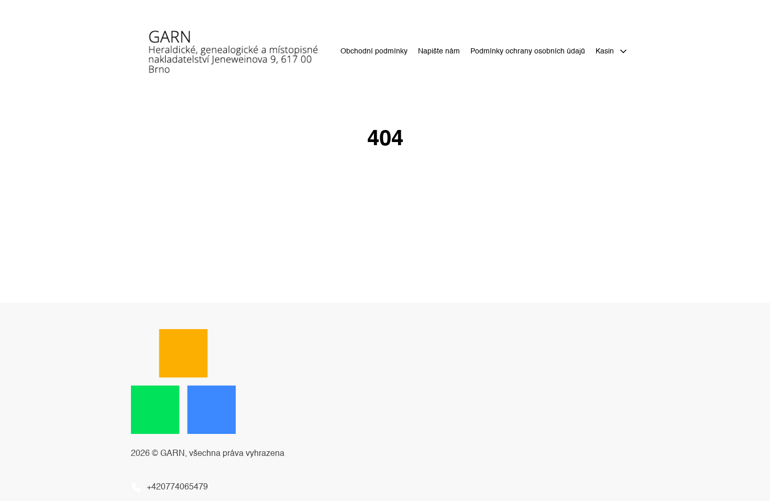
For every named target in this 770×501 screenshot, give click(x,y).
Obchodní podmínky (374, 51)
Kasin (605, 51)
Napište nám (439, 51)
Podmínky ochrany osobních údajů (527, 51)
